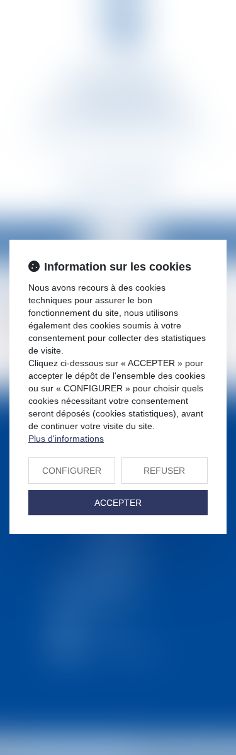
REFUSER (164, 471)
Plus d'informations (66, 438)
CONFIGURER (71, 471)
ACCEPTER (118, 503)
